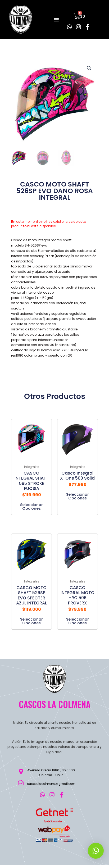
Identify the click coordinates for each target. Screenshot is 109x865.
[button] (56, 20)
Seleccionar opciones (31, 506)
